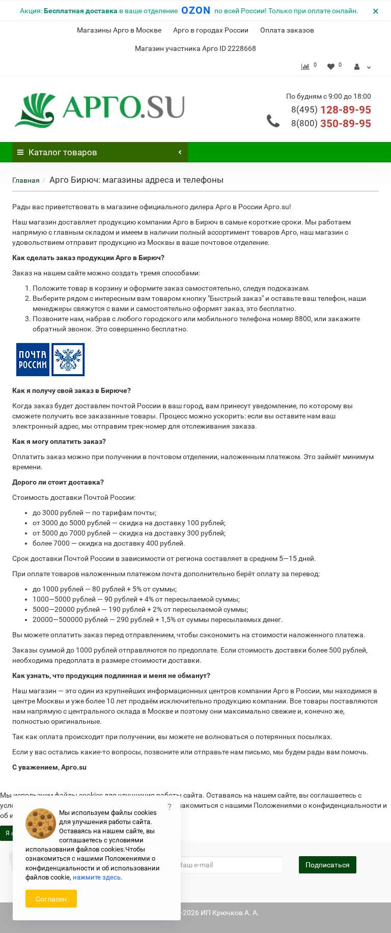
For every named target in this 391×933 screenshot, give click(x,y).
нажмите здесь (97, 877)
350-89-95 (331, 124)
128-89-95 (331, 110)
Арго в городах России (210, 30)
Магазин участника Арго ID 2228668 (195, 48)
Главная (26, 180)
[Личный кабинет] (363, 67)
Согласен (51, 899)
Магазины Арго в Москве (119, 30)
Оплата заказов (287, 30)
